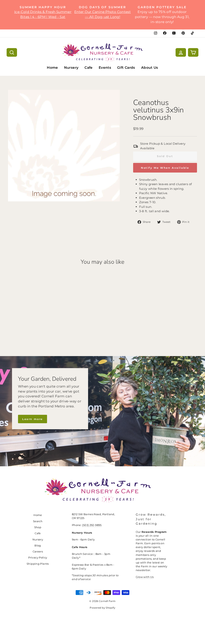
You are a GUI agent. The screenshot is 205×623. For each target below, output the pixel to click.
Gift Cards (126, 68)
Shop (37, 527)
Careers (38, 551)
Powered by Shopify (102, 607)
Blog (37, 545)
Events (105, 68)
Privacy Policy (37, 557)
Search (37, 521)
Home (52, 68)
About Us (149, 68)
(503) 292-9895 (91, 525)
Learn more (32, 419)
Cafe (88, 68)
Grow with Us (145, 577)
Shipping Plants (38, 563)
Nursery (71, 68)
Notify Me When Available (165, 167)
